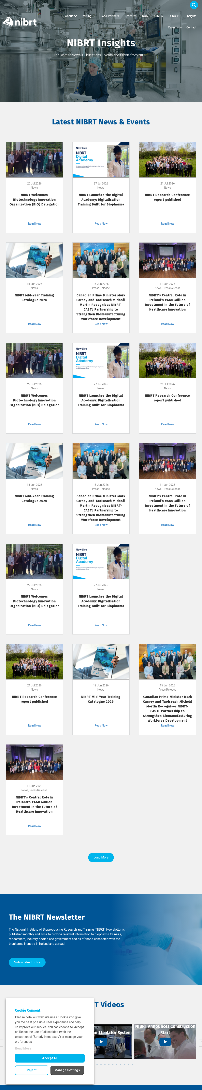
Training (86, 16)
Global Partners (109, 16)
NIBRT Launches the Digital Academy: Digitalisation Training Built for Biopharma (101, 199)
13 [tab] (125, 1065)
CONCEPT (174, 16)
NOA (145, 16)
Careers (173, 27)
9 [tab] (109, 1065)
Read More (23, 1048)
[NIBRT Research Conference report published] (167, 159)
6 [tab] (97, 1065)
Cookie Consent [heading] (27, 1010)
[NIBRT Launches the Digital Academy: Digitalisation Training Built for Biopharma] (101, 159)
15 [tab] (133, 1065)
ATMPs (158, 16)
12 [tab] (121, 1065)
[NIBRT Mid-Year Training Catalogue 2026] (34, 260)
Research (131, 16)
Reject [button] (31, 1070)
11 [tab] (117, 1065)
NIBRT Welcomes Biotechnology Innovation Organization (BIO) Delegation (34, 199)
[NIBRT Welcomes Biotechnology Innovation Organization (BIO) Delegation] (34, 159)
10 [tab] (113, 1065)
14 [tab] (129, 1065)
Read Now (34, 223)
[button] (194, 5)
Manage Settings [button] (67, 1070)
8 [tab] (105, 1065)
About (69, 16)
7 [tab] (101, 1065)
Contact (191, 27)
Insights (191, 16)
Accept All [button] (49, 1058)
